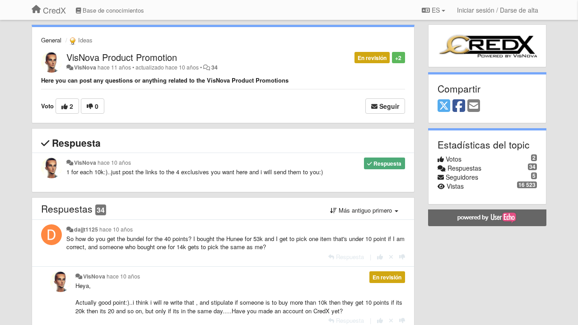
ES (436, 9)
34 (214, 67)
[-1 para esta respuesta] (402, 256)
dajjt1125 (86, 229)
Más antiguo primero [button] (365, 210)
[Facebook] (458, 106)
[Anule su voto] (391, 256)
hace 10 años (114, 162)
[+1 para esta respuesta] (380, 256)
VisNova (85, 67)
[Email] (473, 106)
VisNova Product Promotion (121, 57)
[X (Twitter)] (444, 106)
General (51, 40)
